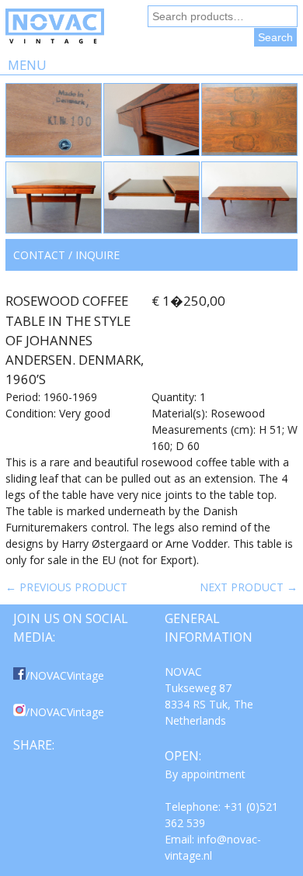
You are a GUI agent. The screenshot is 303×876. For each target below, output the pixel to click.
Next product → (249, 587)
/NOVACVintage (65, 675)
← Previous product (66, 587)
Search (275, 37)
